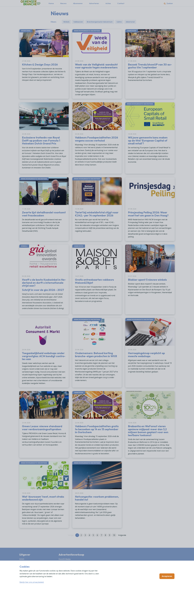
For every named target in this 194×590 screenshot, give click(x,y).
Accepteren (167, 576)
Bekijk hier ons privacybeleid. (32, 582)
